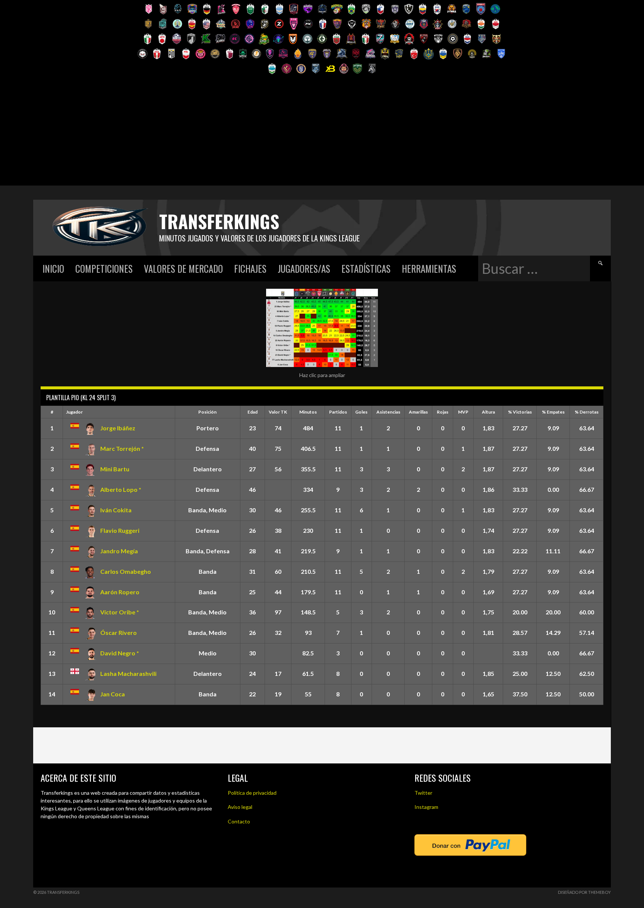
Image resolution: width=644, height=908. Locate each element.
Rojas (442, 412)
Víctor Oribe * (119, 612)
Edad (252, 412)
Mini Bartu (114, 468)
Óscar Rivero (118, 632)
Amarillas (418, 412)
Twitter (423, 793)
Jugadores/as (304, 268)
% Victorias (520, 412)
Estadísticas (366, 268)
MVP (463, 412)
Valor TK (278, 412)
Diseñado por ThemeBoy (584, 892)
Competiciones (104, 268)
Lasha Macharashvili (128, 673)
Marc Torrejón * (122, 448)
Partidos (338, 412)
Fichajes (250, 268)
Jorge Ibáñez (117, 427)
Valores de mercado (183, 268)
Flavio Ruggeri (119, 530)
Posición (207, 412)
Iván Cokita (116, 509)
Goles (361, 412)
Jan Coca (112, 693)
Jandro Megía (119, 550)
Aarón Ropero (119, 591)
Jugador (74, 412)
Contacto (239, 821)
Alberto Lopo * (120, 489)
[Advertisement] (322, 133)
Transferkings (219, 221)
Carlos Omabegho (125, 571)
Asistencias (388, 412)
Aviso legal (240, 807)
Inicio (53, 268)
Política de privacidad (252, 793)
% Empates (553, 412)
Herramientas (429, 268)
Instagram (426, 807)
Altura (488, 412)
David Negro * (119, 653)
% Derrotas (587, 412)
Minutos (308, 412)
